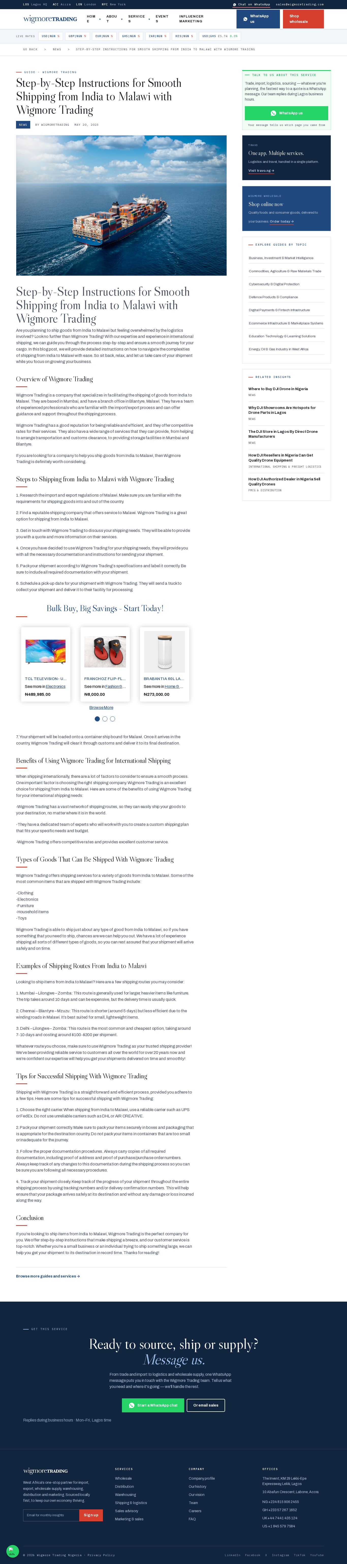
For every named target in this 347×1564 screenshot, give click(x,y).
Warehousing (125, 1495)
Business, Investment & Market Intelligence (281, 258)
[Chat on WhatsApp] (12, 1551)
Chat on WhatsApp (254, 4)
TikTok (300, 1555)
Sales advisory (126, 1511)
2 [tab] (104, 718)
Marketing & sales (129, 1519)
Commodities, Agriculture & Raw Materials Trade (285, 271)
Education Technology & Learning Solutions (282, 336)
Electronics (55, 686)
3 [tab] (112, 718)
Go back (30, 49)
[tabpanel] (45, 664)
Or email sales (205, 1405)
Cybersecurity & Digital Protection (274, 284)
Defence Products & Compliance (273, 297)
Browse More (101, 707)
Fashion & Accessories (125, 686)
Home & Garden (179, 686)
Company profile (202, 1478)
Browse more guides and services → (48, 1276)
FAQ (192, 1519)
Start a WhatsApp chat (157, 1405)
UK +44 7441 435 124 (279, 1518)
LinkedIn (233, 1555)
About (111, 19)
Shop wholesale (299, 19)
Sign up (91, 1515)
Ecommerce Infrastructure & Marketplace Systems (286, 323)
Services (136, 19)
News (57, 49)
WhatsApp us (259, 19)
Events (162, 19)
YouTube (317, 1555)
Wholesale (123, 1478)
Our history (197, 1487)
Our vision (196, 1495)
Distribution (124, 1487)
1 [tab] (97, 718)
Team (193, 1503)
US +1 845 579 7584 (278, 1526)
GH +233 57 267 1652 (279, 1510)
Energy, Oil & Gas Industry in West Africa (278, 349)
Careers (195, 1511)
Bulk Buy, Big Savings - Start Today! (104, 608)
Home (91, 19)
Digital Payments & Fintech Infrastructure (279, 310)
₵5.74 (220, 36)
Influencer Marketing (191, 19)
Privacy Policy (101, 1555)
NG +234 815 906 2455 (280, 1502)
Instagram (280, 1555)
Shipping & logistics (131, 1503)
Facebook (253, 1555)
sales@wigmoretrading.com (300, 4)
